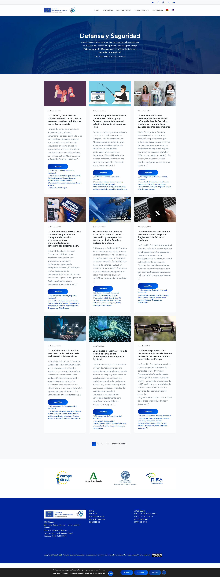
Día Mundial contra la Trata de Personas (62, 178)
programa (112, 303)
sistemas (141, 428)
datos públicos (143, 298)
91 (108, 443)
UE (79, 419)
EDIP (159, 423)
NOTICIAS (93, 514)
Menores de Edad (144, 184)
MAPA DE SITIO (140, 522)
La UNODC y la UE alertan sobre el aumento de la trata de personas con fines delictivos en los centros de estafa (64, 120)
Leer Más (58, 166)
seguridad (112, 189)
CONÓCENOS (94, 522)
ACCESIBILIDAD (141, 519)
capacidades (158, 418)
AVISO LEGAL (139, 511)
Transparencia (53, 308)
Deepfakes (73, 303)
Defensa (96, 300)
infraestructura (73, 414)
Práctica (76, 416)
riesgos (67, 419)
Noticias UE (104, 56)
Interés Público (53, 306)
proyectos (155, 426)
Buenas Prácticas (72, 301)
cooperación (150, 421)
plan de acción (161, 298)
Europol (112, 184)
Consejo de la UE (115, 298)
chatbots (51, 303)
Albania (106, 182)
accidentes (54, 411)
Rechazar (141, 572)
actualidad (54, 176)
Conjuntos (141, 421)
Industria (103, 300)
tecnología (96, 305)
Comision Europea (64, 176)
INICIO (91, 511)
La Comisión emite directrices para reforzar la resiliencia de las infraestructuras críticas (63, 353)
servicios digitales (144, 300)
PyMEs (118, 303)
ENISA (108, 424)
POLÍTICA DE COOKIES (143, 516)
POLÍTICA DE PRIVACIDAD (145, 514)
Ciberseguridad (145, 177)
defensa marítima (144, 423)
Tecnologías (120, 426)
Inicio (96, 56)
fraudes (62, 181)
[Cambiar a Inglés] (173, 10)
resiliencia (59, 419)
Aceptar (127, 572)
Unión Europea (62, 188)
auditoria (152, 295)
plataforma (162, 184)
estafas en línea (53, 181)
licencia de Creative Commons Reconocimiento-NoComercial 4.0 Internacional (119, 555)
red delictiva (103, 189)
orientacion (68, 416)
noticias (69, 181)
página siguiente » (119, 444)
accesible (53, 301)
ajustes (110, 573)
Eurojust (105, 184)
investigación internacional (116, 187)
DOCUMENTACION (96, 516)
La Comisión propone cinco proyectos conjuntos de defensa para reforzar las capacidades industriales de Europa (155, 355)
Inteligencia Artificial (119, 424)
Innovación (110, 300)
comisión (166, 418)
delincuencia (76, 176)
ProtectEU (51, 419)
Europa (64, 414)
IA (78, 303)
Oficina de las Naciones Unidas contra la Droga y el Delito (64, 184)
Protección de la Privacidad (147, 187)
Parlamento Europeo (100, 303)
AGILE (106, 298)
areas (151, 418)
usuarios (152, 189)
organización (58, 416)
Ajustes (155, 572)
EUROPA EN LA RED (97, 519)
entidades (57, 414)
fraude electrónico (99, 187)
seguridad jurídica (72, 306)
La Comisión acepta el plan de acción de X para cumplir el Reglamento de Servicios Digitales (154, 236)
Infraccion (165, 182)
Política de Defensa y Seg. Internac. (105, 295)
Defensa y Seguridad (57, 171)
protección (52, 188)
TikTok (168, 187)
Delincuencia (70, 171)
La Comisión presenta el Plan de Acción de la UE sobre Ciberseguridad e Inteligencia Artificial (110, 355)
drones (50, 414)
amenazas (70, 411)
